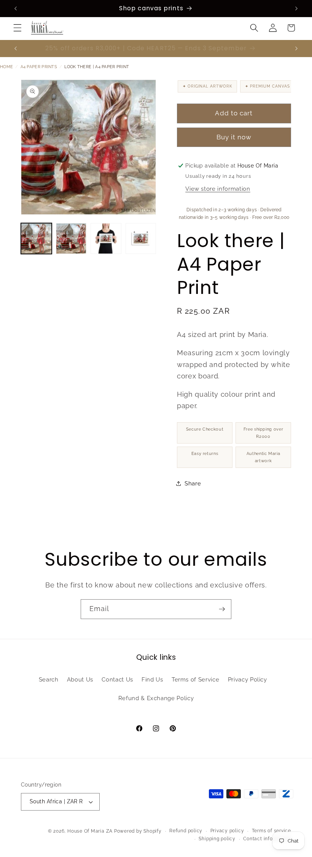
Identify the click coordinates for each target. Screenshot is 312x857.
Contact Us (117, 679)
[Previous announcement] (15, 8)
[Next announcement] (296, 8)
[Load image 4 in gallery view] (141, 238)
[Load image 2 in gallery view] (71, 238)
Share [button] (193, 483)
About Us (80, 679)
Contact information (267, 838)
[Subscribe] (222, 609)
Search (49, 679)
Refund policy (185, 830)
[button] (17, 28)
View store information (217, 188)
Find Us (152, 679)
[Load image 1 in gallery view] (36, 238)
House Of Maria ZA (90, 831)
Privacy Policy (247, 679)
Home (6, 66)
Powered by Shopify (138, 831)
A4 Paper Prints (39, 66)
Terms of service (271, 830)
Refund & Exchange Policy (156, 698)
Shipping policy (217, 838)
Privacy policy (227, 830)
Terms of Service (196, 679)
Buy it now (234, 137)
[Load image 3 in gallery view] (106, 238)
